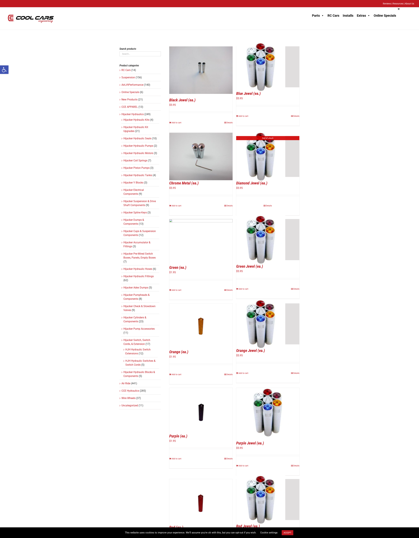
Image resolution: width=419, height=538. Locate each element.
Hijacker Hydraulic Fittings (138, 276)
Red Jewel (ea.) (248, 526)
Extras (361, 15)
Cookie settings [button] (269, 532)
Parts (316, 15)
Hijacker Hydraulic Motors (138, 153)
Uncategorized (129, 405)
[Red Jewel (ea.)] (268, 499)
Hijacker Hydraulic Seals (137, 138)
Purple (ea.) (178, 436)
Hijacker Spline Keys (135, 212)
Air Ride (125, 383)
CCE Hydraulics (130, 390)
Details (230, 122)
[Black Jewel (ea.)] (201, 70)
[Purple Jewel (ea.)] (268, 412)
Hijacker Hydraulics (132, 114)
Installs (348, 15)
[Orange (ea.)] (201, 325)
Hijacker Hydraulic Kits (136, 119)
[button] (4, 69)
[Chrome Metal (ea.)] (201, 156)
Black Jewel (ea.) (182, 100)
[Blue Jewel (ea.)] (268, 66)
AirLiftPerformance (132, 84)
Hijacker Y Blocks (133, 182)
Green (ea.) (177, 267)
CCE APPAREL (129, 106)
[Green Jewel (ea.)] (268, 239)
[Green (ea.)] (201, 240)
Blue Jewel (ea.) (248, 93)
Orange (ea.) (178, 352)
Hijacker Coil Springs (135, 160)
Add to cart (176, 122)
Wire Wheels (128, 398)
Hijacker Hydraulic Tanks (137, 175)
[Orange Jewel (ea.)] (268, 324)
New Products (129, 99)
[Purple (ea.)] (201, 409)
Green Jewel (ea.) (249, 266)
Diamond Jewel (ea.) (251, 183)
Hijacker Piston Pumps (136, 167)
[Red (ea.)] (201, 500)
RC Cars (333, 15)
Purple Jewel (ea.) (250, 443)
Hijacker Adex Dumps (135, 287)
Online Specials (385, 15)
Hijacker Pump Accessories (139, 328)
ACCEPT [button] (287, 532)
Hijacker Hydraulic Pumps (138, 145)
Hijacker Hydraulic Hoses (137, 268)
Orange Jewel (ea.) (250, 350)
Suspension (128, 77)
